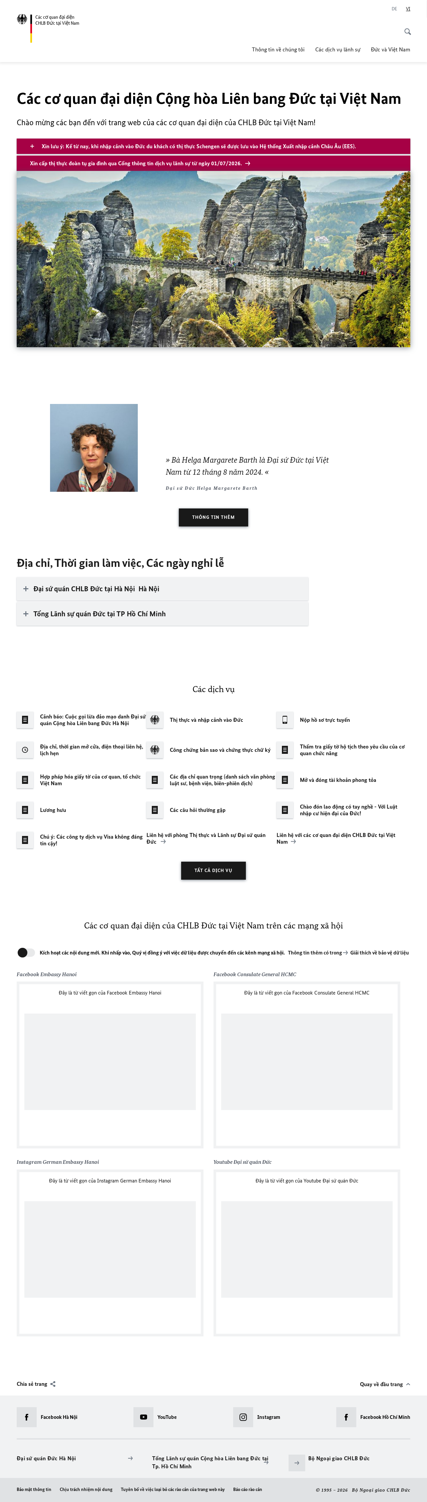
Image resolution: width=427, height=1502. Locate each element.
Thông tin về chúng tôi (278, 49)
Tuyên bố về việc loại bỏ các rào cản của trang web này (173, 1489)
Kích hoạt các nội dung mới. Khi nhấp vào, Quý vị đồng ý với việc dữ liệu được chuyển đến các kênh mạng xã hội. (162, 952)
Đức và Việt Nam (390, 49)
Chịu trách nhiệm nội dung (86, 1489)
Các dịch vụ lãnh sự (337, 49)
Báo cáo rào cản (247, 1489)
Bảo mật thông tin (34, 1489)
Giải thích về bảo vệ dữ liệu (379, 952)
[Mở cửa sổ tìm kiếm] (405, 28)
